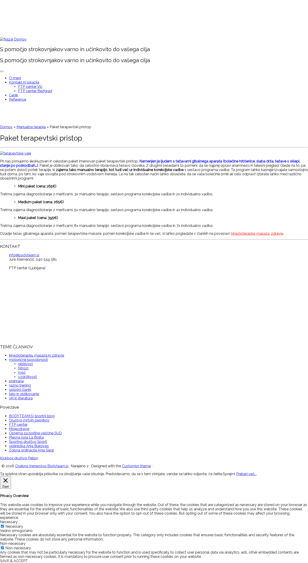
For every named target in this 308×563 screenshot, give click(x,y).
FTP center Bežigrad (35, 91)
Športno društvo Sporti (28, 442)
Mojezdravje (19, 429)
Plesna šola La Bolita (26, 437)
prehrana (16, 381)
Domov (6, 127)
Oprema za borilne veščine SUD (35, 433)
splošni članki (20, 389)
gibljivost (25, 364)
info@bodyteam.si (24, 255)
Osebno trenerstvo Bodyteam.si (41, 466)
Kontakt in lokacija (24, 82)
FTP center (18, 424)
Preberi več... (246, 474)
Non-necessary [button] (12, 543)
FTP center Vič (30, 86)
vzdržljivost (27, 377)
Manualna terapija (31, 127)
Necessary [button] (9, 522)
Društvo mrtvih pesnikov (29, 420)
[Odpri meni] (2, 71)
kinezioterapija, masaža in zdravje (36, 355)
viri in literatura (21, 398)
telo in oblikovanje (24, 394)
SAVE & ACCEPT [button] (14, 561)
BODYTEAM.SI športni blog (32, 416)
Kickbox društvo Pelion (19, 458)
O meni (15, 78)
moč (22, 372)
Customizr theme (136, 466)
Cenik (13, 95)
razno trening (20, 385)
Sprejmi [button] (229, 474)
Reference (17, 99)
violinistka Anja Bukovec (29, 446)
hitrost (23, 368)
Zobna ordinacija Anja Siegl (31, 450)
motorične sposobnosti (28, 360)
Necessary (14, 526)
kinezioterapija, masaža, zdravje (257, 233)
